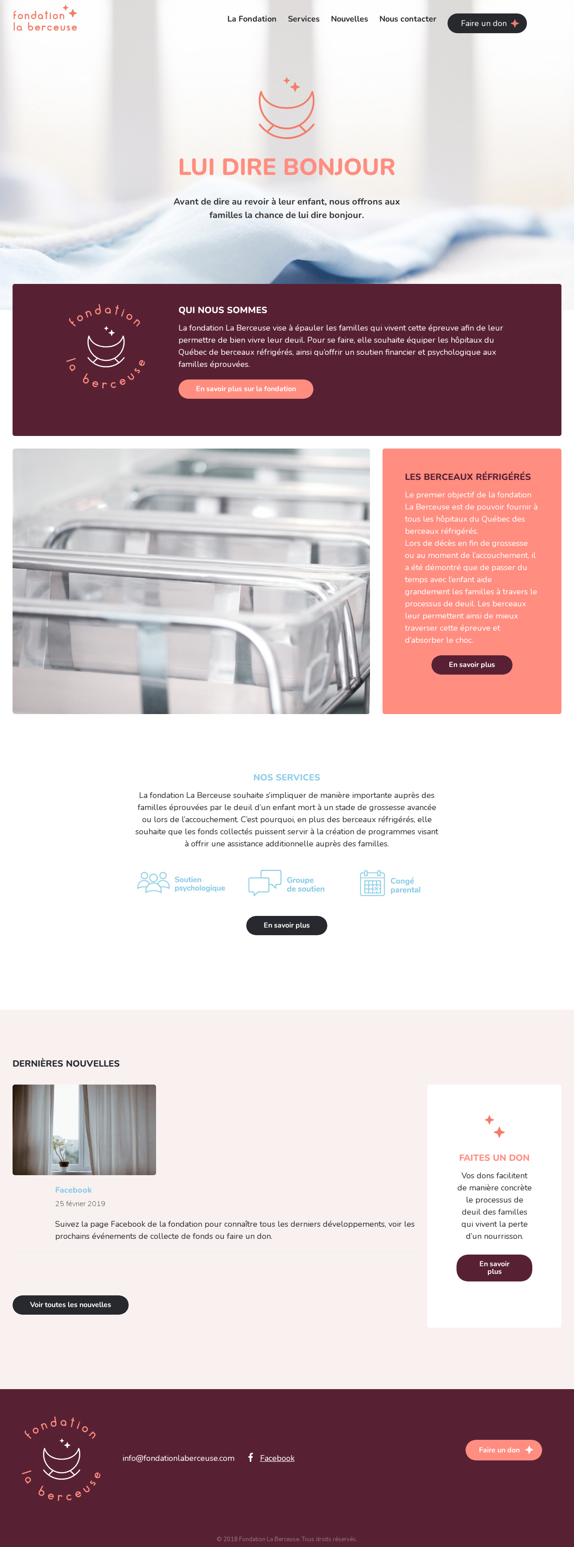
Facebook (73, 1190)
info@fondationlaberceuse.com (178, 1458)
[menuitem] (257, 18)
